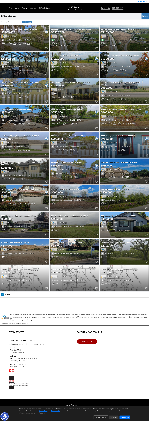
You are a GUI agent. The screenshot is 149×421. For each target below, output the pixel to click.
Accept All (125, 417)
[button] (5, 416)
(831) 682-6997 (117, 8)
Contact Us (105, 8)
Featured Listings (29, 8)
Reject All (114, 417)
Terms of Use (55, 411)
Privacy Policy (43, 411)
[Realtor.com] (13, 370)
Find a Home (14, 8)
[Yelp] (10, 370)
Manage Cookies (100, 417)
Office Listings (44, 8)
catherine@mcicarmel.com (20, 344)
